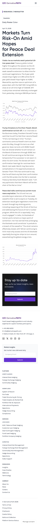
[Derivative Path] (11, 3)
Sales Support (7, 459)
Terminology (6, 475)
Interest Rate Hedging (10, 377)
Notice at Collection (9, 517)
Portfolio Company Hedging (12, 436)
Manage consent (29, 522)
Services (5, 419)
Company (5, 481)
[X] (7, 338)
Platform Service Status (10, 520)
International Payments (10, 405)
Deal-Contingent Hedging (11, 431)
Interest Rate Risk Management (13, 445)
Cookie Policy (6, 514)
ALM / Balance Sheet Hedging (12, 425)
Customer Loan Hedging (10, 428)
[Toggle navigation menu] (36, 3)
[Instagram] (15, 338)
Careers (5, 489)
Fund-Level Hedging (9, 433)
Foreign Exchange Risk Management (15, 448)
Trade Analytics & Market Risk (12, 400)
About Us (5, 484)
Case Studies (6, 470)
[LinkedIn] (3, 338)
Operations (6, 408)
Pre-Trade (5, 394)
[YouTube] (11, 338)
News (4, 487)
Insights (5, 467)
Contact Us (6, 492)
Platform (5, 371)
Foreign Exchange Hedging (11, 380)
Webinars (5, 473)
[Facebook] (19, 338)
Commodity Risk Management (12, 450)
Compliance (6, 413)
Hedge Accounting (8, 411)
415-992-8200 (8, 328)
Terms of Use (6, 505)
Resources (6, 464)
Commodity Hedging (9, 383)
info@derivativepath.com (12, 331)
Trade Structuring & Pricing (12, 397)
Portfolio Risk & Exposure (11, 403)
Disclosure (6, 511)
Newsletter (19, 12)
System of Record (8, 392)
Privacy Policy (7, 508)
